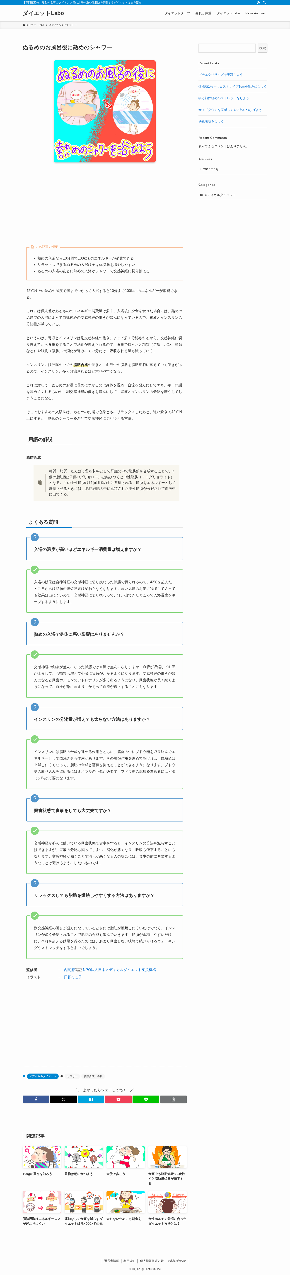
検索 (262, 48)
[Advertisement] (105, 201)
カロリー (72, 1076)
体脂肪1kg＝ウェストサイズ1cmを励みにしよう (232, 86)
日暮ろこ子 (73, 977)
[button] (36, 1099)
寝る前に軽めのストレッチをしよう (223, 98)
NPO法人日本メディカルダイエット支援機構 (119, 970)
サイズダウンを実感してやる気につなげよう (230, 110)
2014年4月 (211, 169)
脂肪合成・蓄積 (93, 1076)
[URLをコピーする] (173, 1099)
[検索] (264, 2)
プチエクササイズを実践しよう (220, 74)
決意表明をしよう (211, 121)
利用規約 (129, 1261)
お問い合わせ (177, 1261)
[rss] (258, 2)
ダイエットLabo (43, 13)
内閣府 (69, 970)
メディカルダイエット (42, 1076)
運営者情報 (111, 1261)
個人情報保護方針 (152, 1261)
